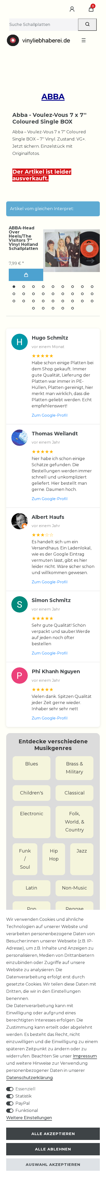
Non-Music (74, 888)
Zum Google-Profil (49, 415)
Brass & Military (74, 768)
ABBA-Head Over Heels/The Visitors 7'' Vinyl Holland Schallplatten (23, 238)
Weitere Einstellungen (29, 1117)
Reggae (75, 909)
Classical (75, 793)
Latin (31, 888)
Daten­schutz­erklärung (29, 1077)
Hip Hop (54, 855)
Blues (31, 764)
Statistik (23, 1096)
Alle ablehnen (53, 1149)
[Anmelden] (72, 9)
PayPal (22, 1103)
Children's (31, 793)
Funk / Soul (25, 859)
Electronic (31, 814)
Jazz (82, 851)
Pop (31, 909)
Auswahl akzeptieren (53, 1164)
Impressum (85, 1056)
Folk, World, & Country (74, 822)
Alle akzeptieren (53, 1133)
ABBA (53, 96)
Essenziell (25, 1089)
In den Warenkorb (26, 275)
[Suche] (87, 24)
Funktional (26, 1110)
